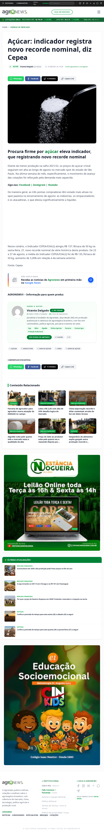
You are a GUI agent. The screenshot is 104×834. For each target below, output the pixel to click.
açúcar (51, 151)
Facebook (34, 78)
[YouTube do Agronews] (87, 3)
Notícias (6, 815)
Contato (46, 3)
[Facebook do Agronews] (83, 3)
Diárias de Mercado (20, 27)
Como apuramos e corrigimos (76, 67)
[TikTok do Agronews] (94, 3)
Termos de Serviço (50, 805)
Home (4, 27)
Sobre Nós (35, 3)
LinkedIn (60, 337)
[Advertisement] (52, 223)
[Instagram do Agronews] (80, 3)
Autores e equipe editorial (54, 797)
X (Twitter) (51, 78)
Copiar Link (69, 78)
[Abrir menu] (99, 12)
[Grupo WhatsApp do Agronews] (97, 3)
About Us (55, 786)
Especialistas (32, 815)
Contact (54, 793)
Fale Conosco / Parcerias (49, 791)
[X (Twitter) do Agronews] (90, 3)
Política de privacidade (52, 812)
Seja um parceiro (62, 12)
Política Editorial (49, 801)
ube (55, 184)
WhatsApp (17, 78)
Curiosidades (18, 815)
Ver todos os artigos (39, 337)
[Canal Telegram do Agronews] (101, 3)
